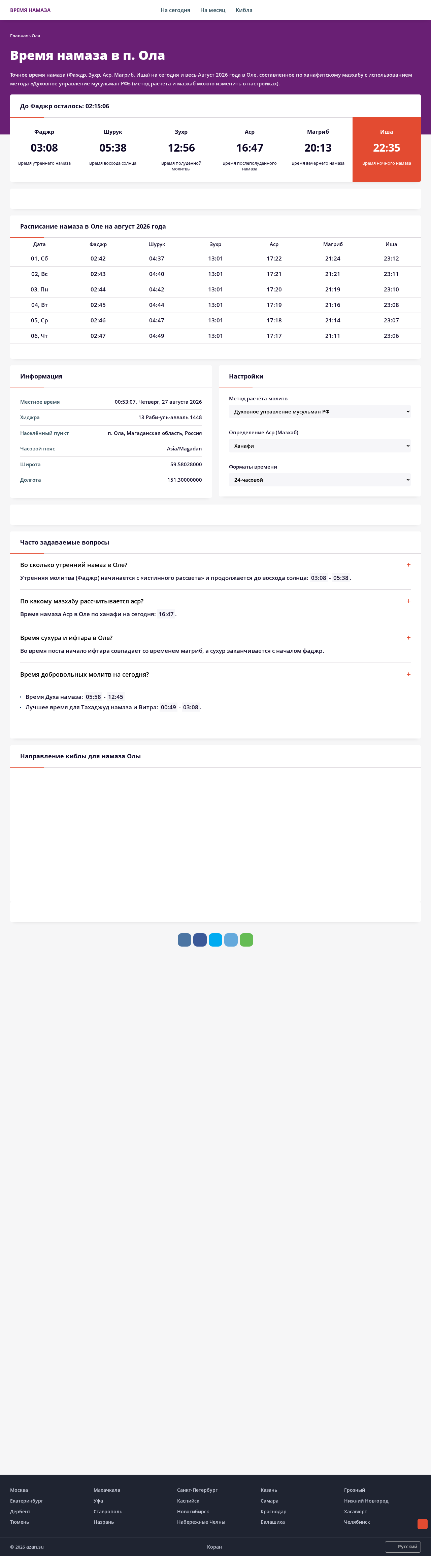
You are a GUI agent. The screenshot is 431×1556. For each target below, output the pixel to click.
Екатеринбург (26, 1501)
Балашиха (273, 1522)
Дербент (20, 1511)
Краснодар (274, 1511)
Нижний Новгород (366, 1501)
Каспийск (188, 1501)
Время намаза (30, 10)
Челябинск (357, 1522)
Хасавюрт (355, 1511)
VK (184, 940)
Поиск (417, 10)
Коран (214, 1547)
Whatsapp (246, 940)
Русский (407, 1546)
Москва (19, 1490)
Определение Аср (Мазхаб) (263, 432)
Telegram (231, 940)
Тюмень (19, 1522)
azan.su (35, 1547)
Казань (269, 1490)
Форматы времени (253, 466)
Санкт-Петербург (197, 1490)
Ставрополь (108, 1511)
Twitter (215, 940)
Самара (269, 1501)
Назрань (104, 1522)
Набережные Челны (201, 1522)
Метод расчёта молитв (258, 398)
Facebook (200, 940)
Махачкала (107, 1490)
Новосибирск (193, 1511)
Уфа (98, 1501)
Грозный (354, 1490)
